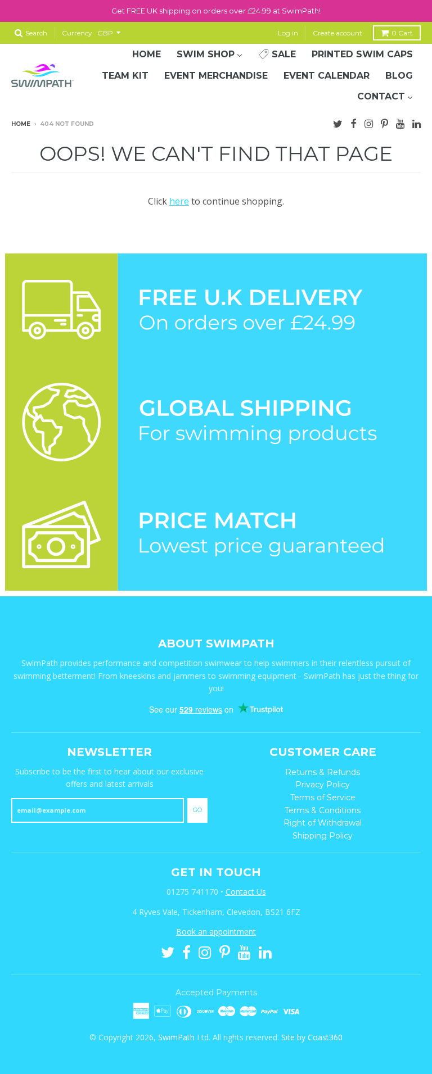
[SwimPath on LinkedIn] (416, 122)
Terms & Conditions (323, 810)
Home (20, 124)
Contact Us (246, 891)
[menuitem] (146, 54)
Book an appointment (216, 931)
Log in (288, 33)
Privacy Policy (322, 785)
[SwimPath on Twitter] (338, 122)
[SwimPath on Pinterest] (384, 122)
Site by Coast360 (312, 1037)
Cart (402, 33)
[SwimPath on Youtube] (400, 122)
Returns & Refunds (322, 772)
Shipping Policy (322, 836)
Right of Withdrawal (323, 823)
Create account (337, 33)
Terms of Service (323, 797)
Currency (77, 33)
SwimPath (176, 1037)
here (179, 201)
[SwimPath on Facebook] (353, 122)
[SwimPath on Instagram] (368, 122)
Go (197, 810)
